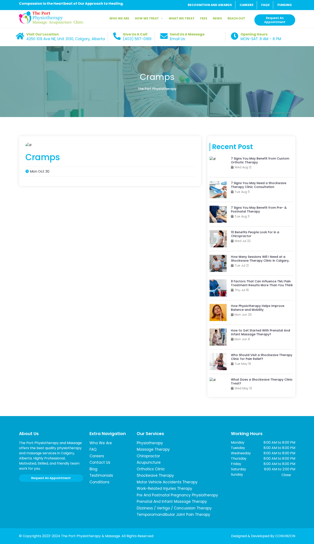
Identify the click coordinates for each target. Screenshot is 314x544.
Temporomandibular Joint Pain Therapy (173, 514)
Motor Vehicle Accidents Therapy (167, 482)
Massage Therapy (153, 449)
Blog (93, 469)
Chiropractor (148, 456)
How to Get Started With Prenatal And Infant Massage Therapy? (260, 332)
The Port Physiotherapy (157, 89)
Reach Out (236, 18)
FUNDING (284, 5)
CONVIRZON (285, 536)
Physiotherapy (150, 443)
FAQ (93, 449)
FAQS (265, 5)
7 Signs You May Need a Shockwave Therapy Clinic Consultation (258, 185)
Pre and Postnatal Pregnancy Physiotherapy (177, 495)
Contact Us (100, 462)
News (217, 18)
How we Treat (147, 18)
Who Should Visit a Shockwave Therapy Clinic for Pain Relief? (261, 357)
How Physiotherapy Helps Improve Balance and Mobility (257, 308)
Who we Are (101, 443)
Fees (203, 18)
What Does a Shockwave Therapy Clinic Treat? (262, 381)
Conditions (99, 482)
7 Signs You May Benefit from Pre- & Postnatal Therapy (259, 209)
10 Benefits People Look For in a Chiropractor (255, 234)
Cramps (157, 77)
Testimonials (101, 475)
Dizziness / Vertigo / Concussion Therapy (174, 508)
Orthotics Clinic (151, 469)
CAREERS (246, 5)
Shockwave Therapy (155, 475)
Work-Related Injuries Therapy (164, 488)
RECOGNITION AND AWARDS (210, 5)
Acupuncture (149, 462)
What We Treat (182, 18)
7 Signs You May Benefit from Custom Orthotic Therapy (260, 160)
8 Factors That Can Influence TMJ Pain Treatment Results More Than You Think (262, 283)
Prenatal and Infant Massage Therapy (172, 501)
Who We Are (119, 18)
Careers (97, 456)
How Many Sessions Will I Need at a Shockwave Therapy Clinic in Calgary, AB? (260, 260)
